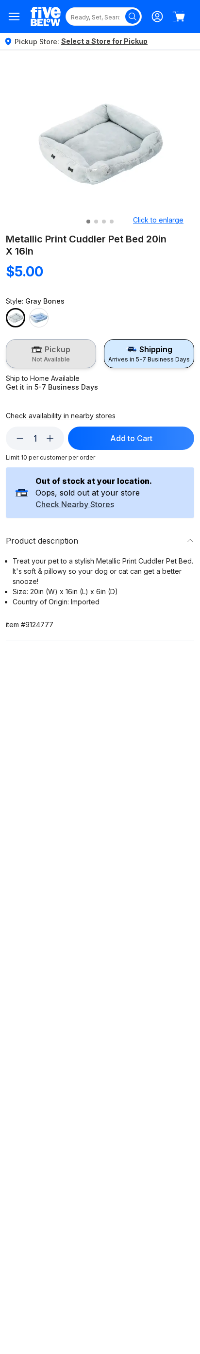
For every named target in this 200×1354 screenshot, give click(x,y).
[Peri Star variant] (39, 317)
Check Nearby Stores (74, 504)
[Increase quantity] (50, 438)
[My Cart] (178, 16)
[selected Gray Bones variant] (15, 317)
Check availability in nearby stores (61, 416)
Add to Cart (131, 438)
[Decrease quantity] (20, 438)
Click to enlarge (158, 220)
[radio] (51, 353)
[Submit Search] (132, 16)
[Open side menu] (14, 16)
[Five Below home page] (46, 17)
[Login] (157, 16)
